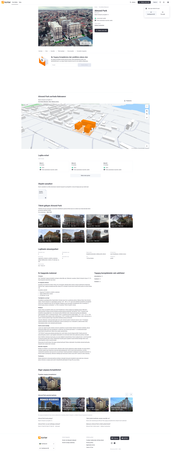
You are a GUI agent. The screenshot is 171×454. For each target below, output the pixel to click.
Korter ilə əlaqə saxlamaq (68, 442)
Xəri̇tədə (40, 51)
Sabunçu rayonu (55, 101)
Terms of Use (89, 447)
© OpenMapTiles (135, 148)
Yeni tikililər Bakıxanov (104, 7)
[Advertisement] (85, 81)
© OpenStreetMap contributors (143, 148)
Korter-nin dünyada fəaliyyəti (69, 440)
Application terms (90, 445)
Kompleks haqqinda (81, 51)
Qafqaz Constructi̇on (99, 25)
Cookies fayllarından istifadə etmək (95, 440)
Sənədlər (53, 51)
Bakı (50, 101)
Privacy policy (89, 442)
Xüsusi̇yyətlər (70, 51)
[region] (85, 126)
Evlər (46, 51)
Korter (96, 7)
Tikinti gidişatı (61, 51)
